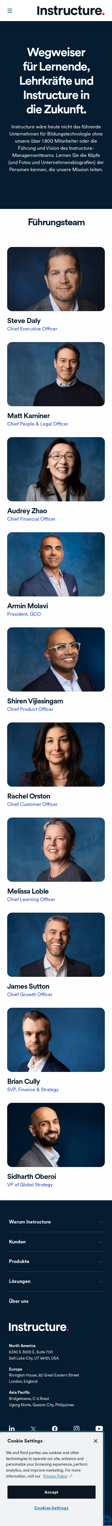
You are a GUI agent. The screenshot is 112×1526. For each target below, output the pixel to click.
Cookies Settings (51, 1507)
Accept (52, 1492)
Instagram (76, 1428)
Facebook (55, 1428)
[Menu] (10, 11)
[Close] (95, 1441)
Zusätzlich (56, 290)
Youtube (99, 1428)
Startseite (39, 1327)
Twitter (33, 1428)
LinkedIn (12, 1428)
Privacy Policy (55, 1476)
